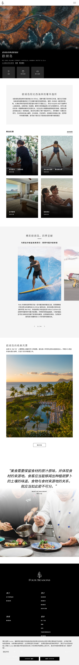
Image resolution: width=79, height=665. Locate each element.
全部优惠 (70, 132)
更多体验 (39, 445)
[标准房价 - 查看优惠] (57, 198)
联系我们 (21, 63)
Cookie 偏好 (29, 658)
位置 (16, 63)
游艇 (42, 624)
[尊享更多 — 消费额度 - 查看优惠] (22, 155)
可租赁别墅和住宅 (46, 632)
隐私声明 (6, 652)
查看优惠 (11, 171)
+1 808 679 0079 (8, 63)
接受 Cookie (50, 658)
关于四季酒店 (9, 597)
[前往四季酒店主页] (2, 3)
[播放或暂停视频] (76, 47)
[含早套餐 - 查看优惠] (22, 198)
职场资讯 (8, 601)
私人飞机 (43, 620)
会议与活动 (44, 608)
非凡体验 (43, 636)
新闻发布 (8, 620)
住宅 (42, 628)
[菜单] (74, 2)
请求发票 (43, 597)
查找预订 (43, 601)
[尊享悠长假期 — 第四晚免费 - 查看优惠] (57, 155)
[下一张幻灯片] (44, 326)
